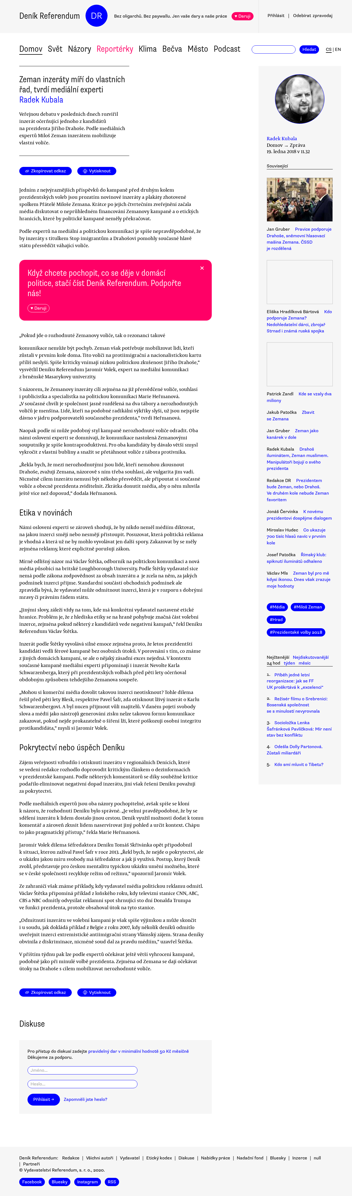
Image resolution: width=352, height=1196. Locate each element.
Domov (30, 48)
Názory (79, 48)
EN (338, 49)
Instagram (87, 1182)
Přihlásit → (43, 1099)
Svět (55, 48)
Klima (148, 48)
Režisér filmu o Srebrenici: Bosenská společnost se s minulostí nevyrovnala (297, 705)
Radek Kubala (41, 99)
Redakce (70, 1158)
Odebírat (312, 15)
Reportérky (115, 48)
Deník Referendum (49, 15)
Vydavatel (130, 1158)
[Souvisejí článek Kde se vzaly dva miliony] (300, 365)
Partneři (31, 1164)
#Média (277, 607)
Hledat (309, 49)
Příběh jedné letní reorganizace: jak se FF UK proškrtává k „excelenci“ (295, 681)
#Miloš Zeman (308, 607)
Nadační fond (250, 1158)
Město (198, 48)
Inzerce (299, 1158)
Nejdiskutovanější (311, 657)
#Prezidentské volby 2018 (296, 632)
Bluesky (278, 1158)
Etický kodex (159, 1158)
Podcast (227, 48)
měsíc (304, 663)
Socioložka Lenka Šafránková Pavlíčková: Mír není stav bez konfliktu (299, 729)
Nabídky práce (215, 1158)
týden (289, 663)
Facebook (32, 1182)
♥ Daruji (243, 16)
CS (329, 49)
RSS (112, 1182)
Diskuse (186, 1158)
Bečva (172, 48)
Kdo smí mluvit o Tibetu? (298, 764)
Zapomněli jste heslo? (85, 1099)
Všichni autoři (99, 1158)
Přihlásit (276, 15)
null (317, 1158)
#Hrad (276, 619)
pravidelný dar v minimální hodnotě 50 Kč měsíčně (138, 1051)
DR (96, 15)
